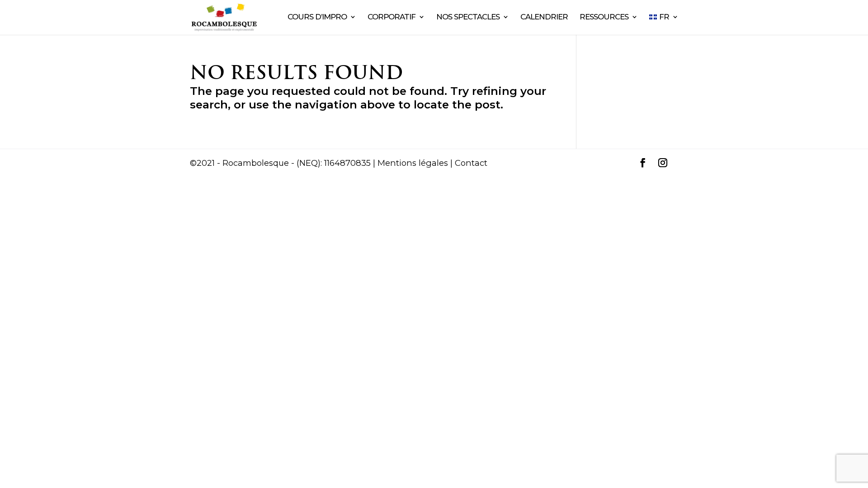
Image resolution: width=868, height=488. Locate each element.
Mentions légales (412, 163)
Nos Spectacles (468, 17)
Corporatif (391, 17)
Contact (471, 163)
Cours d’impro (317, 17)
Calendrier (544, 17)
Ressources (604, 17)
